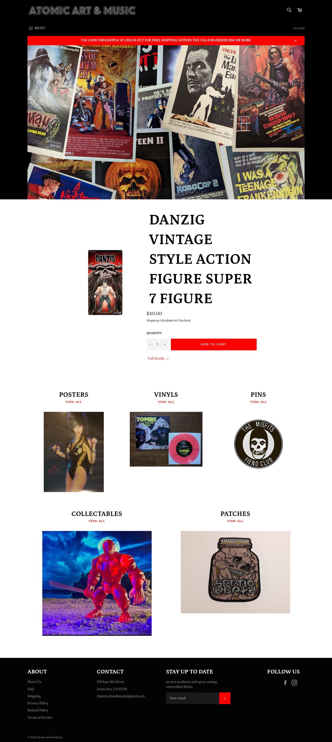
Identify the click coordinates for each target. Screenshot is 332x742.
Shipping (34, 696)
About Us (34, 682)
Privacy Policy (37, 703)
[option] (166, 122)
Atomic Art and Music (49, 737)
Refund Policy (37, 710)
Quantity (154, 333)
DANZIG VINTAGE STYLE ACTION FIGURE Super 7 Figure (200, 259)
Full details (156, 359)
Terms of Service (39, 718)
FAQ (30, 689)
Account (299, 28)
